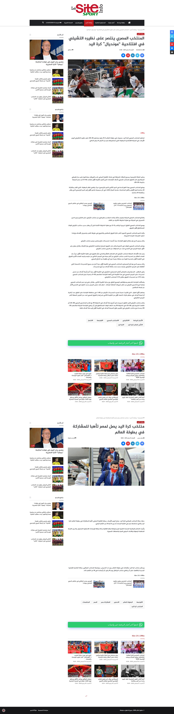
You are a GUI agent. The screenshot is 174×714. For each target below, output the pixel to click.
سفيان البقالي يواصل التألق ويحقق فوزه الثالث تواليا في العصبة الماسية (80, 398)
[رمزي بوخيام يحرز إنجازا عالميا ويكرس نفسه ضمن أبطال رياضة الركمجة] (106, 365)
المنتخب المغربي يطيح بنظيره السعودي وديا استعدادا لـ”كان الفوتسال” (122, 205)
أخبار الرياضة (137, 320)
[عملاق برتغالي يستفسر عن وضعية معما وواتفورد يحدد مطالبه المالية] (57, 73)
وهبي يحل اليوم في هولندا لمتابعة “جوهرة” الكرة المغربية (49, 63)
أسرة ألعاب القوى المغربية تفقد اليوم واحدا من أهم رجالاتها (133, 398)
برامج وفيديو (79, 23)
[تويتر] (137, 55)
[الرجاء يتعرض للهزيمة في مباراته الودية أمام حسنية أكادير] (57, 90)
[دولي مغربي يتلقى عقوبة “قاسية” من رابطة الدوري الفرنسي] (57, 82)
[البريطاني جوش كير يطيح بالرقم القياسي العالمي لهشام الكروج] (106, 389)
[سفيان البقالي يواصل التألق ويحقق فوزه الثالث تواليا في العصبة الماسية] (79, 389)
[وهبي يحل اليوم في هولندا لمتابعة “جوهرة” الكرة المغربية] (57, 118)
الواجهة (99, 320)
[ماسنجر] (123, 55)
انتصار (90, 320)
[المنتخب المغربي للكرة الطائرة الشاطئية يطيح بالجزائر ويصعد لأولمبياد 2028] (132, 365)
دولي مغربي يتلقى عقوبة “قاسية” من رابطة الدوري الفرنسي (40, 80)
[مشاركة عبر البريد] (172, 52)
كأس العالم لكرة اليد (135, 325)
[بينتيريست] (128, 55)
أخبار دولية (111, 23)
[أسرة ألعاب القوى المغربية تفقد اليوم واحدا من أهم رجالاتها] (132, 389)
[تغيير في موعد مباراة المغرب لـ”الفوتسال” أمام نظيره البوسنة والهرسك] (79, 365)
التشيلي (125, 320)
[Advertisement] (106, 115)
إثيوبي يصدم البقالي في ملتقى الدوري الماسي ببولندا (80, 204)
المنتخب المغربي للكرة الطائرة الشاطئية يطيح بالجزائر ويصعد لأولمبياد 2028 (135, 375)
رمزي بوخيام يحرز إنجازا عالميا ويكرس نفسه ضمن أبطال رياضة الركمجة (107, 374)
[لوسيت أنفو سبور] (87, 10)
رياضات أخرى (88, 23)
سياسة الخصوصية (43, 710)
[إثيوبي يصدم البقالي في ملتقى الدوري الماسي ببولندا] (99, 206)
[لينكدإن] (133, 55)
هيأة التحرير (33, 710)
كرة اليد (120, 325)
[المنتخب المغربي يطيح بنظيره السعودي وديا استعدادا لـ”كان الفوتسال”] (138, 206)
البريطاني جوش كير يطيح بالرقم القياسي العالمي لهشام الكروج (108, 398)
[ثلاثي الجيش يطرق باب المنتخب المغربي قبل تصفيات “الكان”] (57, 99)
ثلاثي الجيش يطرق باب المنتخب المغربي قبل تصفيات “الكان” (41, 98)
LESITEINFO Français (53, 23)
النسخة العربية (68, 23)
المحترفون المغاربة (100, 23)
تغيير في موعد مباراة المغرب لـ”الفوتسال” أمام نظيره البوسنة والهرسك (81, 375)
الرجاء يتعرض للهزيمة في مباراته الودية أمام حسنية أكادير (41, 89)
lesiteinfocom (139, 50)
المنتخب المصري (112, 320)
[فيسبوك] (142, 55)
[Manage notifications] (3, 710)
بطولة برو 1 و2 (121, 23)
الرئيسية (140, 30)
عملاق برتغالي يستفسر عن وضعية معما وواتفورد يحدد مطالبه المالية (40, 71)
